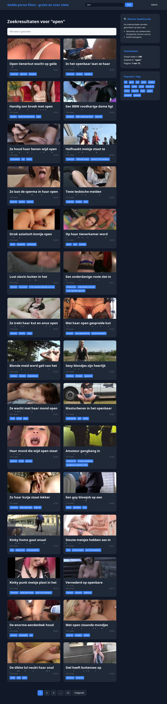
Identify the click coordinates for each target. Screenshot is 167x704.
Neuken (13, 117)
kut (23, 159)
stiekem (79, 74)
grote (144, 82)
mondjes (78, 635)
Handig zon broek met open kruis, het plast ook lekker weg (34, 108)
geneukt (137, 95)
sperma (30, 202)
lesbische (70, 202)
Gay (12, 550)
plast (38, 117)
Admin (154, 4)
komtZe (22, 333)
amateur (14, 376)
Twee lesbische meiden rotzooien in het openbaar (86, 193)
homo (13, 244)
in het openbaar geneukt (75, 291)
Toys (68, 550)
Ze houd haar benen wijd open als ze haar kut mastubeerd (33, 151)
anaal (13, 678)
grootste (82, 244)
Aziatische (21, 244)
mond (19, 418)
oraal (12, 418)
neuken (151, 82)
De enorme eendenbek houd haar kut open (32, 627)
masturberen (32, 376)
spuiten (22, 202)
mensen (22, 376)
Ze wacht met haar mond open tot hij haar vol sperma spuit (33, 410)
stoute (85, 418)
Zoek (129, 5)
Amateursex (71, 287)
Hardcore (70, 117)
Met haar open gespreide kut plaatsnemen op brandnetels (88, 325)
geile (131, 82)
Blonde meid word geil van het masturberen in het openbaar (33, 367)
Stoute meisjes (78, 550)
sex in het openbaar (93, 550)
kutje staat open (26, 507)
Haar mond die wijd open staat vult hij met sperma (33, 453)
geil (79, 418)
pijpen (150, 91)
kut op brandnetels (99, 333)
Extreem (14, 287)
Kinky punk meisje (26, 593)
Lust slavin (23, 287)
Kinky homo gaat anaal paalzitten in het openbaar (30, 542)
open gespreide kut (82, 333)
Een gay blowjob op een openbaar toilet (84, 499)
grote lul (14, 202)
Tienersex (14, 74)
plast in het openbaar (43, 593)
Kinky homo (20, 550)
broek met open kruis (26, 117)
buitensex (87, 593)
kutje (142, 91)
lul (126, 82)
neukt (134, 86)
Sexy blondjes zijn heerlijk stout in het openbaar (86, 367)
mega (29, 333)
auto (85, 202)
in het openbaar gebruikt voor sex (41, 287)
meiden (79, 202)
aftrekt (86, 635)
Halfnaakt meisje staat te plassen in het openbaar (85, 151)
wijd (18, 678)
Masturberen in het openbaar (89, 408)
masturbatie (15, 159)
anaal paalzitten (33, 550)
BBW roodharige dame (84, 117)
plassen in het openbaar (100, 159)
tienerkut (32, 74)
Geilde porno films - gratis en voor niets (38, 5)
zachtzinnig (31, 244)
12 (68, 692)
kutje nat (37, 507)
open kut (23, 74)
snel (84, 507)
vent (75, 244)
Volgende (79, 692)
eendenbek (23, 635)
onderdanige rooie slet (86, 287)
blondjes (79, 376)
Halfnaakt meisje (82, 159)
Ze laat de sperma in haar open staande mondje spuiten (34, 193)
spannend (88, 376)
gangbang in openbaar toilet (77, 465)
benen (29, 159)
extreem (14, 333)
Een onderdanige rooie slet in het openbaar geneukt (88, 278)
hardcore (70, 376)
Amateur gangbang (85, 461)
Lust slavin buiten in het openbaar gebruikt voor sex (31, 278)
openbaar (88, 74)
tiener (69, 244)
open (25, 418)
